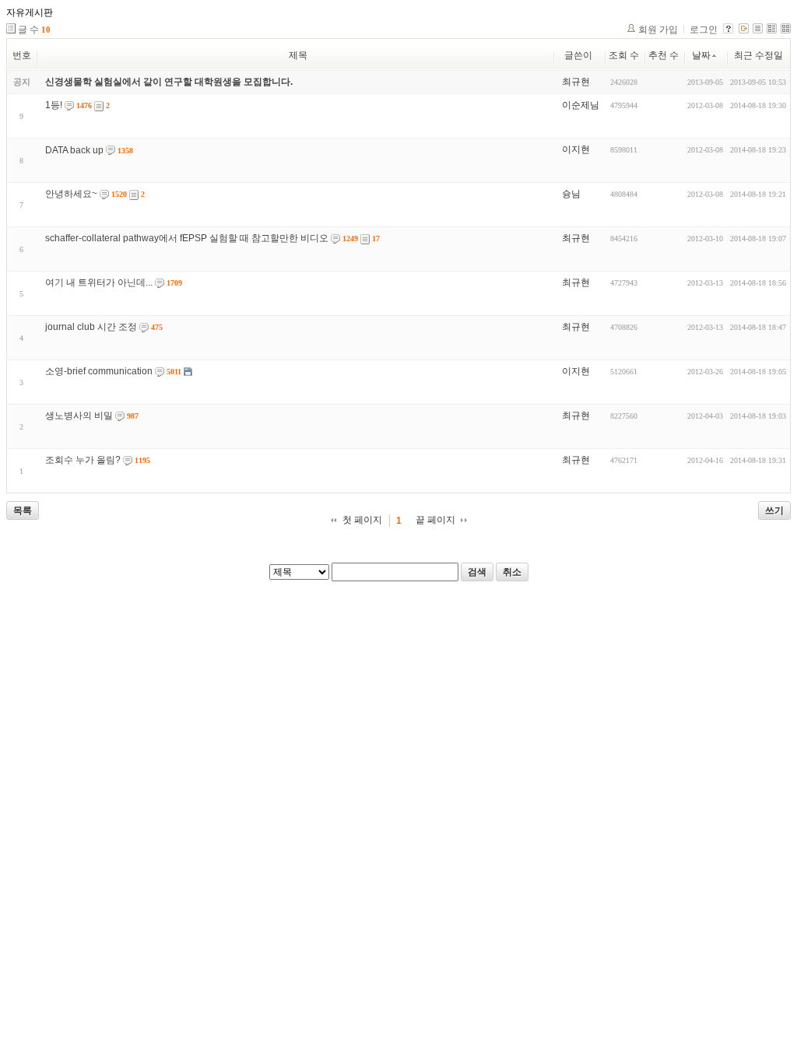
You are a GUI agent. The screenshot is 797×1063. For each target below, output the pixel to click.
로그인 (704, 29)
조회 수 (624, 55)
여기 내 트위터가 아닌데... (99, 282)
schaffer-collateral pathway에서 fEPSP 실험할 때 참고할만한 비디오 (186, 238)
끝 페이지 (435, 519)
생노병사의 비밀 (79, 415)
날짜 (701, 55)
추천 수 (663, 55)
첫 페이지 (362, 519)
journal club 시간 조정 (91, 326)
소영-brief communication (99, 371)
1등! (53, 105)
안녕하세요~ (71, 193)
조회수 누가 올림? (83, 459)
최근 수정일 (758, 55)
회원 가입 (658, 29)
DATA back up (74, 150)
